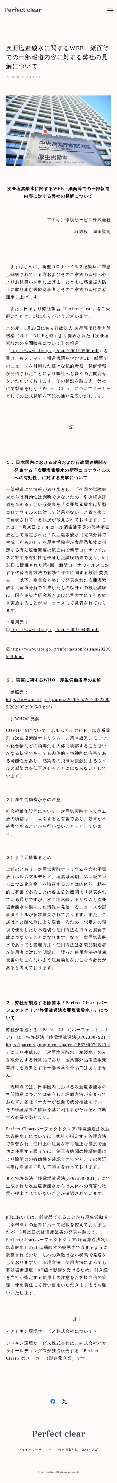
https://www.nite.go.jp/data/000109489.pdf (54, 629)
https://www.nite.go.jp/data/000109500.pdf (54, 351)
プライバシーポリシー (35, 1449)
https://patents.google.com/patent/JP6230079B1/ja (57, 1045)
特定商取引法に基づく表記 (78, 1449)
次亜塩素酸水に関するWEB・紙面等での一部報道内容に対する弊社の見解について (58, 57)
